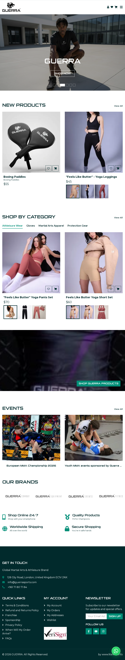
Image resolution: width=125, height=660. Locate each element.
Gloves (30, 225)
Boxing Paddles (15, 176)
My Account (54, 605)
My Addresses (55, 615)
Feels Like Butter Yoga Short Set (89, 297)
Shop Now (62, 76)
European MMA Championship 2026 (31, 465)
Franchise (11, 615)
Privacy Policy (13, 625)
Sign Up (115, 616)
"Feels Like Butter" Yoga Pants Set (28, 297)
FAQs (8, 638)
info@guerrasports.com (22, 582)
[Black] (87, 191)
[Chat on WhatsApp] (116, 651)
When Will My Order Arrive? (16, 631)
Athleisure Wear (12, 225)
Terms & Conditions (17, 605)
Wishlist (51, 620)
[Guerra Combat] (17, 495)
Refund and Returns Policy (22, 610)
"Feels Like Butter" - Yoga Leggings (91, 176)
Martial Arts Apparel (51, 225)
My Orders (53, 610)
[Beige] (73, 191)
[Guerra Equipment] (49, 495)
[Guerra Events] (80, 495)
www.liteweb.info (112, 654)
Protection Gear (78, 225)
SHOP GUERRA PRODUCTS (98, 383)
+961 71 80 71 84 (17, 587)
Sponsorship (12, 620)
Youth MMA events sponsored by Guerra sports (94, 465)
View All (118, 106)
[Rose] (101, 191)
